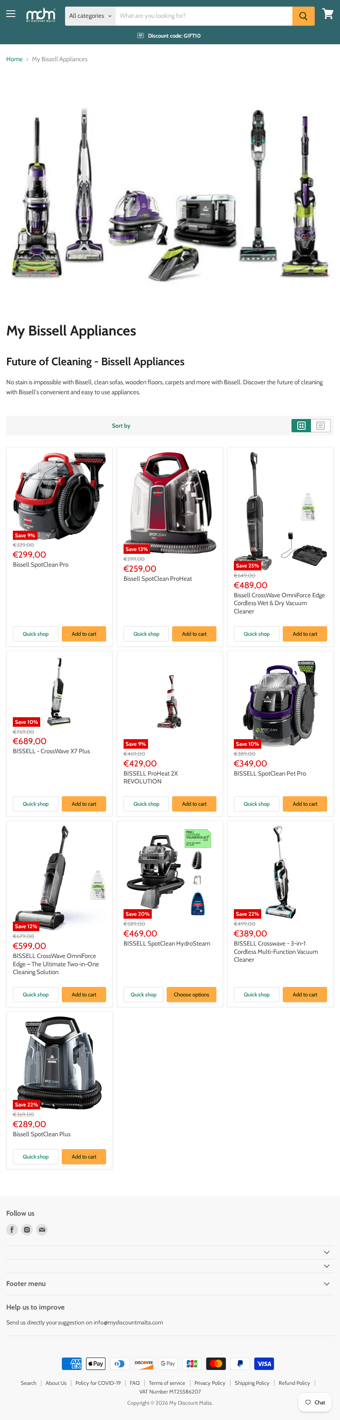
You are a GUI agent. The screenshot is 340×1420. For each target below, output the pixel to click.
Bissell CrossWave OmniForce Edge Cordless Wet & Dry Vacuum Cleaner (279, 603)
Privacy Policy (210, 1382)
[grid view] (301, 425)
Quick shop (36, 633)
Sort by (121, 425)
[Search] (303, 16)
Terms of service (167, 1382)
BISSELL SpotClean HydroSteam (167, 943)
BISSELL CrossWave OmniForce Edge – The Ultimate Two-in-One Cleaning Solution (56, 964)
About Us (56, 1382)
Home (14, 59)
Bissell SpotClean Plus (41, 1134)
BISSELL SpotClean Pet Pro (270, 773)
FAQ (135, 1382)
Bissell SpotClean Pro (40, 564)
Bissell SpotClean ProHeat (158, 578)
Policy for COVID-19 (98, 1382)
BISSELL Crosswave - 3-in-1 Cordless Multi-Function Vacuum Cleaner (276, 951)
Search (28, 1382)
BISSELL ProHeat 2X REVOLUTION (151, 777)
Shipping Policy (252, 1382)
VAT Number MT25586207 (170, 1391)
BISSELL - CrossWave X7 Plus (51, 751)
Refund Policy (294, 1382)
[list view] (320, 425)
